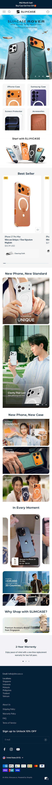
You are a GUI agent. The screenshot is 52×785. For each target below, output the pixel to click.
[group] (26, 47)
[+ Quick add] (37, 229)
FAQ (4, 718)
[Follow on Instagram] (11, 749)
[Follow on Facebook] (4, 749)
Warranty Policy (9, 714)
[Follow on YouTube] (18, 749)
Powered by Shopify (25, 777)
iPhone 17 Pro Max (13, 237)
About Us (6, 704)
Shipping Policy (9, 709)
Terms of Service (9, 723)
